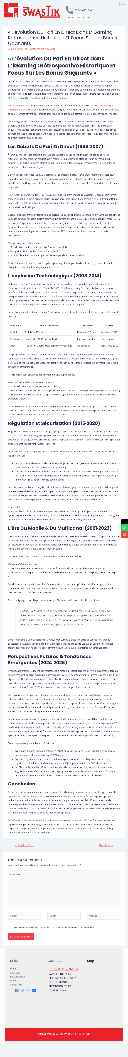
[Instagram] (28, 990)
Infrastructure (17, 976)
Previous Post (24, 845)
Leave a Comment (17, 48)
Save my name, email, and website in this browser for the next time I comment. (53, 927)
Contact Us (16, 984)
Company (15, 972)
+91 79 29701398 (63, 968)
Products (15, 980)
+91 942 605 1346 (82, 10)
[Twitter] (23, 990)
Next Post (106, 845)
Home (13, 968)
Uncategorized (36, 48)
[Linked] (34, 990)
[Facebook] (17, 990)
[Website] (103, 916)
